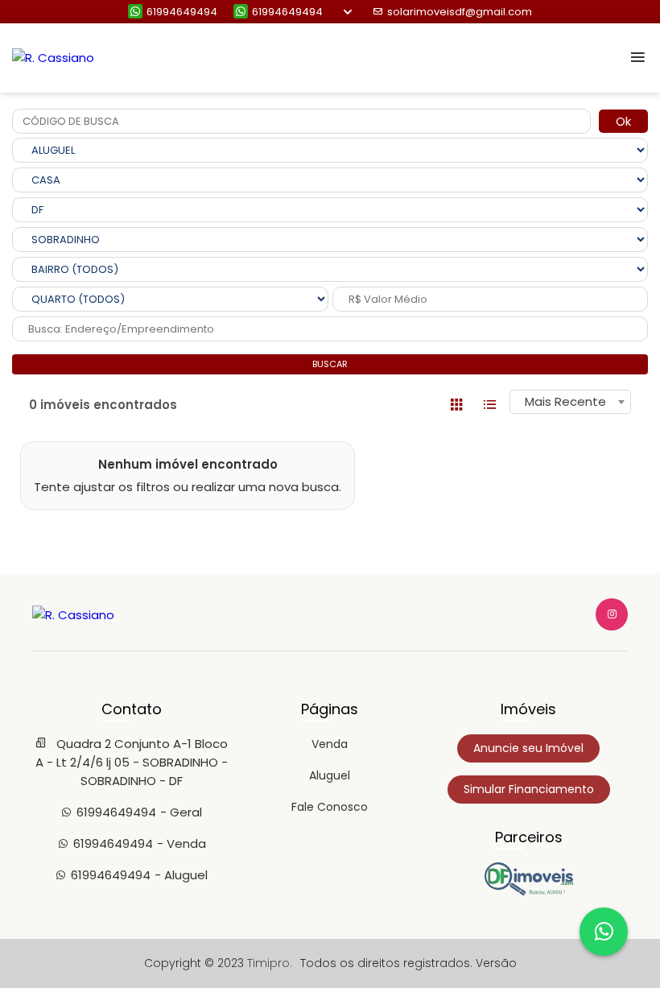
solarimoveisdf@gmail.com (459, 11)
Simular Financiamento (529, 789)
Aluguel (329, 775)
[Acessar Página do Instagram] (612, 614)
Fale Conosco (329, 807)
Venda (329, 744)
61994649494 (181, 11)
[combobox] (570, 402)
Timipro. (269, 963)
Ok (623, 121)
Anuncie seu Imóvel (528, 748)
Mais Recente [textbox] (565, 401)
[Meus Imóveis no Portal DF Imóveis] (529, 891)
